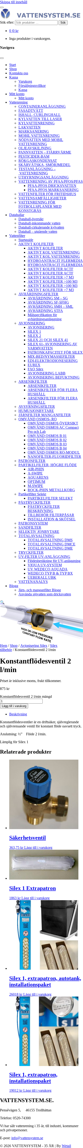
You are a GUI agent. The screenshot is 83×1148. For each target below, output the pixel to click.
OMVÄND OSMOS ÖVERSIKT (53, 423)
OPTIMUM (36, 482)
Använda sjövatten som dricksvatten (44, 594)
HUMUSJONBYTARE (36, 411)
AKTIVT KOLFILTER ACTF (50, 269)
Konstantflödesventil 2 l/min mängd (26, 696)
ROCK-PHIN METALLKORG (51, 490)
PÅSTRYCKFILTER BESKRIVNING (44, 509)
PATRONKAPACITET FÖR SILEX (55, 352)
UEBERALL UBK (42, 577)
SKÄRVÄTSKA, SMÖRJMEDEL (44, 165)
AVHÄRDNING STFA (45, 311)
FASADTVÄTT (30, 111)
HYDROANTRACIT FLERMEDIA (55, 261)
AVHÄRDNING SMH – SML (50, 306)
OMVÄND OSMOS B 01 (47, 436)
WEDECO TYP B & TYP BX (50, 573)
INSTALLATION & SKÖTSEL (52, 519)
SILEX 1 (34, 331)
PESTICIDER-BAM (33, 156)
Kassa (13, 77)
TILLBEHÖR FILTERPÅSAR (51, 515)
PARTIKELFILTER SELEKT (50, 498)
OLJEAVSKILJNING (34, 148)
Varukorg (25, 81)
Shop (13, 69)
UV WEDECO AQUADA (48, 569)
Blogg (13, 586)
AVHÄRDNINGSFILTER (38, 294)
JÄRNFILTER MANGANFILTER (44, 415)
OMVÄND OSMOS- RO (37, 419)
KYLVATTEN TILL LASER (40, 119)
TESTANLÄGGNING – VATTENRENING (37, 171)
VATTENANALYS (33, 582)
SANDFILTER (29, 527)
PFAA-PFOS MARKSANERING (53, 190)
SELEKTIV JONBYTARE (38, 532)
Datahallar (16, 215)
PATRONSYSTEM (33, 523)
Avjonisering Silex (33, 646)
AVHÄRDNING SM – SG (48, 298)
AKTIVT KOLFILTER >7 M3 (51, 277)
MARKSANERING (33, 131)
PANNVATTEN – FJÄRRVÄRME (44, 152)
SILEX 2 (34, 336)
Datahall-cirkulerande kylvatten (41, 227)
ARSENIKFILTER (32, 382)
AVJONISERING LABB (46, 373)
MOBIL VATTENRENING (39, 136)
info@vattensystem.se (27, 1138)
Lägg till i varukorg (14, 706)
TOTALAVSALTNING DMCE (51, 544)
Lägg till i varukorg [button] (38, 847)
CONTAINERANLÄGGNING (42, 106)
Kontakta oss (18, 73)
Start (12, 65)
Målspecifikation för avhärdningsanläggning (45, 317)
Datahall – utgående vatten (37, 231)
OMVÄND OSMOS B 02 (47, 440)
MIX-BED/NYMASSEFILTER (51, 357)
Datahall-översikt (30, 219)
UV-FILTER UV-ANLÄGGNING (44, 557)
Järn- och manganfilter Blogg (39, 590)
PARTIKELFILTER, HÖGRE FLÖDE (47, 465)
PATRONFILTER (31, 461)
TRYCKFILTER (31, 552)
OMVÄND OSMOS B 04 (47, 448)
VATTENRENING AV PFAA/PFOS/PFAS (50, 181)
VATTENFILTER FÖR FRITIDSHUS (47, 194)
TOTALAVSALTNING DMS (50, 540)
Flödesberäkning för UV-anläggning (54, 561)
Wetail (66, 1146)
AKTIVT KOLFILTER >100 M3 (52, 281)
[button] (2, 602)
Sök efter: (7, 22)
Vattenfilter (17, 236)
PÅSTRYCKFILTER (34, 502)
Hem (3, 646)
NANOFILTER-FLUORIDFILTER (54, 457)
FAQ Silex (35, 369)
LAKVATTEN (29, 127)
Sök (63, 22)
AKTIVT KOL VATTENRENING (54, 252)
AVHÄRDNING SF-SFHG (48, 302)
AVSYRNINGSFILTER (36, 407)
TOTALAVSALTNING (36, 536)
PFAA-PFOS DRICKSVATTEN (52, 186)
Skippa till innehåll (13, 2)
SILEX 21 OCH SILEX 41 (48, 340)
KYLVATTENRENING (36, 123)
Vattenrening (18, 102)
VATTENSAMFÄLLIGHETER (42, 198)
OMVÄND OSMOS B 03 (47, 444)
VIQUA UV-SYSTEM (45, 565)
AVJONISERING (31, 323)
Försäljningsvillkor (32, 86)
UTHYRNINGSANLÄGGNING (43, 177)
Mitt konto (16, 94)
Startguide (25, 240)
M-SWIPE (35, 486)
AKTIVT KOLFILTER (36, 244)
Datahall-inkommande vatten (39, 223)
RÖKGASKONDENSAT (37, 161)
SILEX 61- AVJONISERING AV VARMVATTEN (52, 346)
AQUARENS (38, 477)
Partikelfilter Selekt (32, 494)
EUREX (34, 365)
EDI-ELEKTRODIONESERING (53, 361)
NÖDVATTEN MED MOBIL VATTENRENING (40, 142)
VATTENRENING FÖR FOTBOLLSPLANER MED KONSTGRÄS (40, 206)
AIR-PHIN (36, 469)
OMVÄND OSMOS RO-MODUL (54, 452)
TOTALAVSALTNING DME (50, 548)
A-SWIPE (35, 473)
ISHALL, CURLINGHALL (39, 115)
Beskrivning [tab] (18, 714)
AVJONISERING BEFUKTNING (54, 377)
